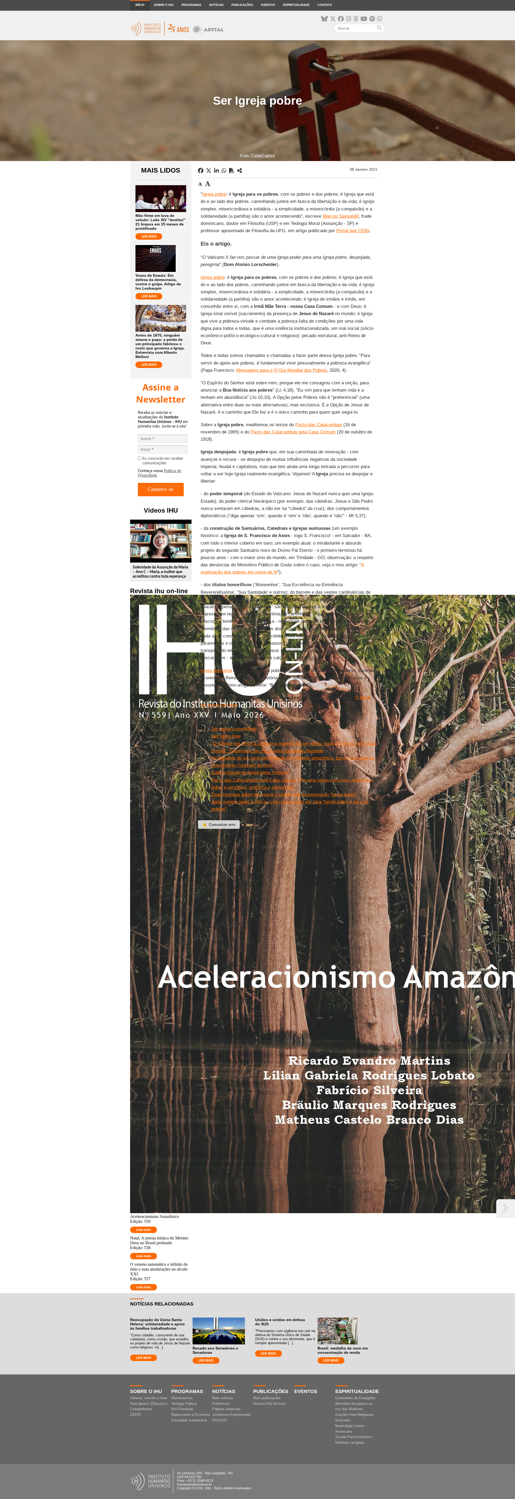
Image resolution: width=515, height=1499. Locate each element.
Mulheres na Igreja (349, 1442)
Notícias (216, 4)
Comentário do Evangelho (355, 1398)
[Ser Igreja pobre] (239, 171)
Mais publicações (266, 1398)
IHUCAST (219, 1420)
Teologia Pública (184, 1404)
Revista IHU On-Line (269, 1404)
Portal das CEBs (353, 230)
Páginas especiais (226, 1409)
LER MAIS (149, 236)
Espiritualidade (296, 4)
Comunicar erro (219, 824)
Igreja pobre (214, 194)
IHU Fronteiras (182, 1409)
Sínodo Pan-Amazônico (353, 1437)
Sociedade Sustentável (189, 1420)
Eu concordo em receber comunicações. (162, 461)
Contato (325, 4)
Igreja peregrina (216, 670)
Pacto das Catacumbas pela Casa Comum (293, 432)
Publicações (242, 4)
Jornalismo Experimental (231, 1415)
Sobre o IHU (164, 4)
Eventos (268, 4)
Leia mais (143, 1230)
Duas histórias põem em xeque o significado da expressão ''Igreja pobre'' (284, 794)
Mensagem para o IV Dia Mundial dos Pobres (281, 370)
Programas (191, 4)
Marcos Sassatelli (341, 216)
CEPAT (135, 1415)
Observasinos (182, 1398)
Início (140, 4)
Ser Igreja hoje (226, 736)
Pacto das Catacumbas (318, 424)
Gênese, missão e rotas (148, 1398)
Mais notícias (222, 1398)
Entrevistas (221, 1404)
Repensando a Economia (190, 1415)
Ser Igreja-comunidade (234, 728)
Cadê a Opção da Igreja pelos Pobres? (250, 772)
